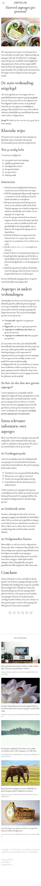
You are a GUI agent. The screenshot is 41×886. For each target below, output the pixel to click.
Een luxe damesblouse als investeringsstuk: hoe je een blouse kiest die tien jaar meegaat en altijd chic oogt (20, 708)
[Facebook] (10, 612)
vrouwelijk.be (5, 862)
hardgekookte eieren (18, 247)
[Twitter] (18, 612)
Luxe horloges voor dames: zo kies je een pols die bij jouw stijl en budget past (19, 829)
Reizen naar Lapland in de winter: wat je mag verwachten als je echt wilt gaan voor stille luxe (19, 749)
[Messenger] (14, 612)
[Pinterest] (22, 612)
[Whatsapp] (26, 612)
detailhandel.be (6, 864)
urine (13, 517)
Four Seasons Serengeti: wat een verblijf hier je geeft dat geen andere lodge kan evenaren (19, 789)
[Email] (31, 612)
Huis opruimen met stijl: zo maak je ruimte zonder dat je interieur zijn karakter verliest (20, 667)
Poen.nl (16, 852)
